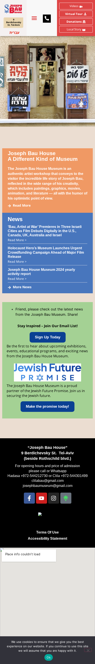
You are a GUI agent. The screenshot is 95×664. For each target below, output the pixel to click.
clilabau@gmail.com (48, 480)
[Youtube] (41, 498)
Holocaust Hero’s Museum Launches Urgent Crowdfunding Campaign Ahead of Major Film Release (46, 252)
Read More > (17, 240)
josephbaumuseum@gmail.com (47, 486)
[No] (88, 650)
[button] (34, 18)
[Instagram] (53, 498)
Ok (49, 657)
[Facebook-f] (29, 498)
